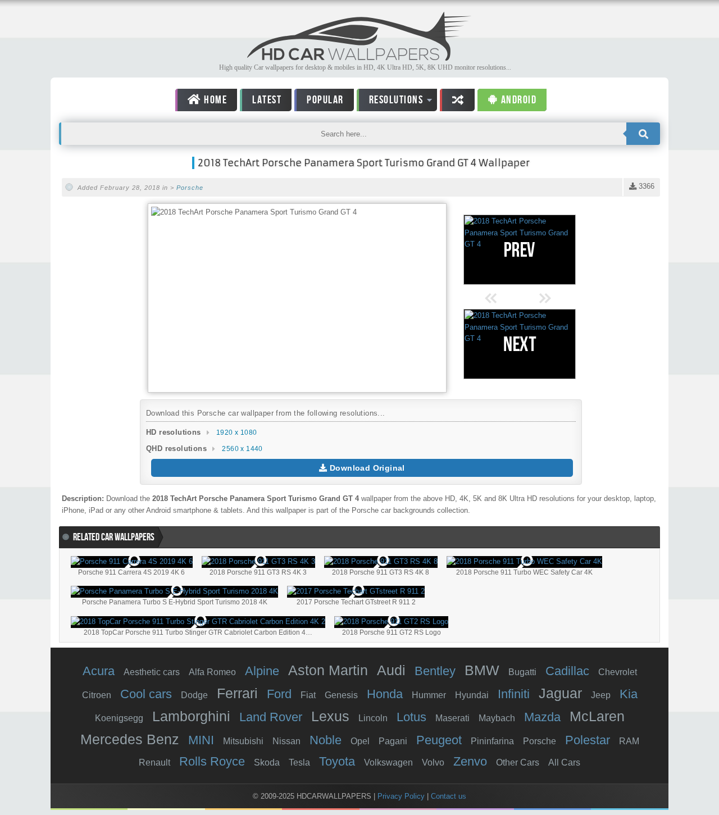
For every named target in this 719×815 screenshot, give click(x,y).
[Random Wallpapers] (457, 100)
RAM (629, 741)
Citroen (96, 695)
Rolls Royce (212, 761)
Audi (391, 670)
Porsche (189, 187)
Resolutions (390, 102)
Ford (279, 694)
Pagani (393, 741)
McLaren (597, 716)
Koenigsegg (119, 718)
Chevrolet (617, 672)
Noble (326, 740)
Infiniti (514, 694)
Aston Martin (328, 670)
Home (214, 100)
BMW (482, 670)
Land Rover (270, 717)
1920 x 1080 (236, 432)
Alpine (262, 671)
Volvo (433, 762)
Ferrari (237, 693)
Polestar (587, 740)
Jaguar (560, 693)
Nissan (286, 741)
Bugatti (522, 672)
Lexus (330, 716)
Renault (154, 762)
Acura (99, 671)
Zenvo (470, 761)
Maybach (497, 718)
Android (517, 100)
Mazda (542, 717)
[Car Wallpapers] (359, 57)
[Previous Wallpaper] (519, 250)
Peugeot (439, 740)
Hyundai (472, 695)
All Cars (564, 762)
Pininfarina (492, 741)
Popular (325, 100)
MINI (201, 740)
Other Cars (517, 762)
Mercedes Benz (129, 739)
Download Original (366, 467)
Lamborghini (191, 716)
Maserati (452, 718)
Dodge (194, 695)
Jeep (601, 695)
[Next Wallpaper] (519, 344)
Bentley (435, 671)
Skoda (267, 762)
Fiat (308, 695)
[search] (643, 133)
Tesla (299, 762)
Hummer (429, 695)
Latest (266, 100)
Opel (360, 741)
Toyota (337, 761)
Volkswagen (388, 762)
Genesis (341, 695)
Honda (385, 694)
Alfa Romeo (212, 672)
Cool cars (146, 694)
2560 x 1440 (242, 449)
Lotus (411, 717)
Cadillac (567, 671)
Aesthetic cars (152, 672)
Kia (629, 694)
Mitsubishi (243, 741)
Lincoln (373, 718)
